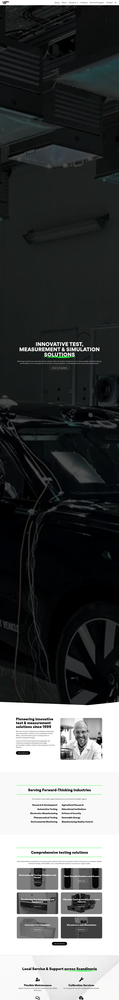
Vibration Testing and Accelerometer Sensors (81, 900)
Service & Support (97, 2)
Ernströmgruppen (41, 741)
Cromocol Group (28, 741)
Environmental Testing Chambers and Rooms (37, 876)
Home (57, 2)
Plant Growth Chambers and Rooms (81, 876)
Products (84, 2)
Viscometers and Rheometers (81, 925)
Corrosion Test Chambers (37, 925)
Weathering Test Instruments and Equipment (37, 900)
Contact (109, 2)
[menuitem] (115, 2)
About (64, 2)
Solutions (72, 2)
